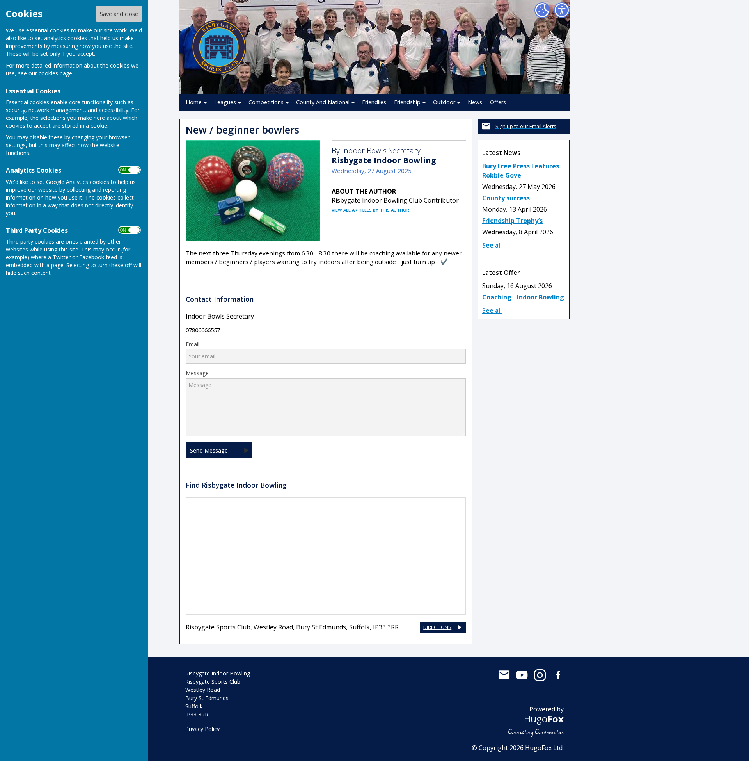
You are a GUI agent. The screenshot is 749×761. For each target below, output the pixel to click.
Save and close (119, 14)
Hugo (544, 718)
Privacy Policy (202, 728)
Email (192, 344)
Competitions (266, 102)
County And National (323, 102)
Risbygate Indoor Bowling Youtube (522, 675)
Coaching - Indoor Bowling (523, 297)
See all (492, 245)
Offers (498, 102)
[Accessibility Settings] (562, 10)
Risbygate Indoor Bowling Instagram (540, 675)
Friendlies (374, 102)
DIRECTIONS (437, 627)
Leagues (225, 102)
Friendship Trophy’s (512, 220)
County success (506, 198)
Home (194, 102)
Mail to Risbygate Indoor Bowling (504, 675)
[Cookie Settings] (542, 10)
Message (197, 373)
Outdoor (444, 102)
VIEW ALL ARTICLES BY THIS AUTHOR (370, 210)
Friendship (407, 102)
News (475, 102)
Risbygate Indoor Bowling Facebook (558, 675)
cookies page (55, 73)
